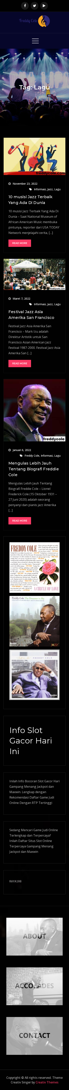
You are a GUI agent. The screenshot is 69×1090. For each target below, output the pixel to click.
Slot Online (44, 841)
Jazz (50, 189)
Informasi (40, 189)
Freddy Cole (32, 455)
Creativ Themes (47, 1082)
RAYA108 (15, 881)
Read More (19, 243)
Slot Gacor (45, 781)
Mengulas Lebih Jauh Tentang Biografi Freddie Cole (33, 469)
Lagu (57, 189)
